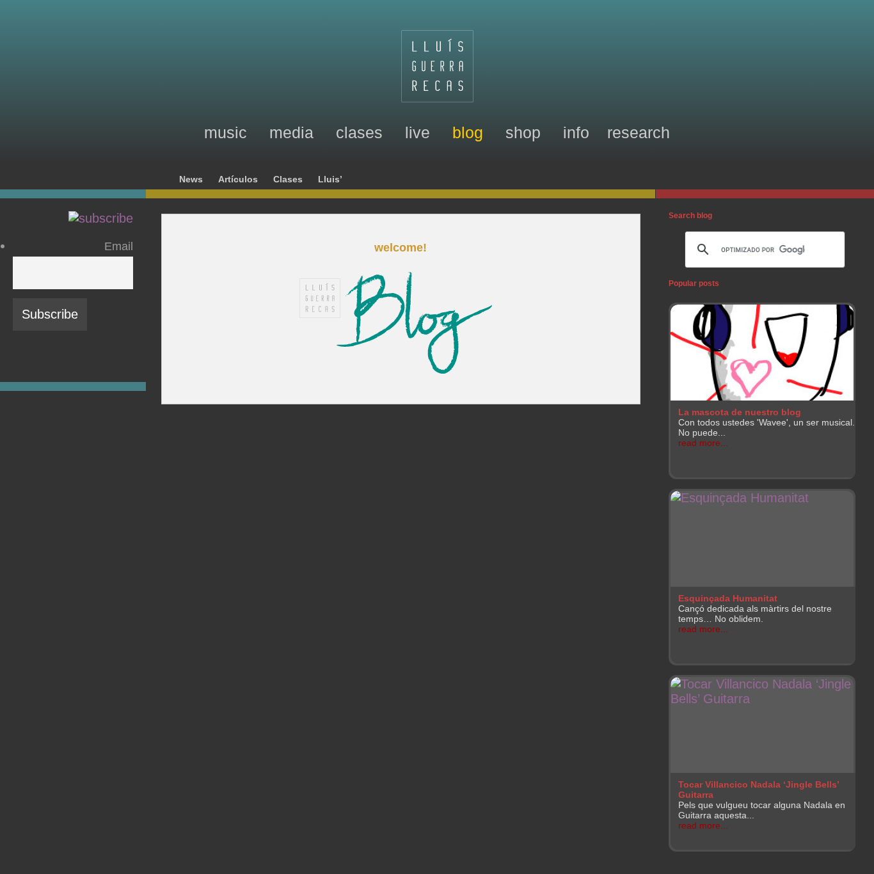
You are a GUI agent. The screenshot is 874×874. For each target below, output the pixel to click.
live (417, 132)
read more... (703, 443)
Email (118, 246)
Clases (288, 179)
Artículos (238, 179)
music (225, 132)
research (638, 132)
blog (467, 132)
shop (523, 132)
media (291, 132)
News (191, 179)
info (576, 132)
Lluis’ (330, 179)
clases (359, 132)
